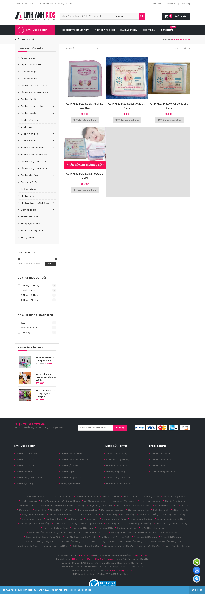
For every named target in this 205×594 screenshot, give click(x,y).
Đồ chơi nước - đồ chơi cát (33, 147)
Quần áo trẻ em (28, 210)
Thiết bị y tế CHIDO (30, 216)
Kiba (23, 323)
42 (182, 48)
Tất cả (187, 48)
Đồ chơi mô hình (29, 140)
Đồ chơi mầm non (29, 134)
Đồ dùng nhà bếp (29, 182)
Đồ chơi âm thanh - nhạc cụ (34, 85)
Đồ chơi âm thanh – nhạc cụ (34, 92)
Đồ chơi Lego (27, 127)
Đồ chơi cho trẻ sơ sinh (32, 106)
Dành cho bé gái (28, 71)
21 (178, 48)
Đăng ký (120, 427)
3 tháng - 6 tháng (30, 295)
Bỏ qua (198, 590)
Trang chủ (167, 39)
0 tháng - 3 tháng (30, 285)
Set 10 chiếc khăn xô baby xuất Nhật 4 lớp (127, 106)
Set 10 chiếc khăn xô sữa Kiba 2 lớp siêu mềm (85, 106)
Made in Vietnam (29, 327)
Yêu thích (157, 3)
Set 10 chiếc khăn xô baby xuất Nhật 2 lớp (85, 176)
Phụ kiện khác (27, 196)
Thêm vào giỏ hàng (86, 120)
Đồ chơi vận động (29, 175)
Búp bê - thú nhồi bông (32, 65)
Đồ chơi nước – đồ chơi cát (34, 154)
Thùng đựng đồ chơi (30, 223)
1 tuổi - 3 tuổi (28, 290)
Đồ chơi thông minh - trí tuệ (34, 161)
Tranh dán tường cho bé (32, 230)
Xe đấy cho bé (28, 237)
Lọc (50, 264)
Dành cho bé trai (29, 78)
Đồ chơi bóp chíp (29, 99)
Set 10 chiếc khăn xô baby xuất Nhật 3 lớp (169, 106)
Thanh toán (171, 3)
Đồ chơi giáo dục (29, 113)
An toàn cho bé (28, 58)
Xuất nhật (26, 332)
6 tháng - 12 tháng (30, 300)
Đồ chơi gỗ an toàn (30, 120)
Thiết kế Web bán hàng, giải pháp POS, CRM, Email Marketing (102, 574)
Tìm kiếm (142, 16)
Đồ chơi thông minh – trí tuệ (34, 168)
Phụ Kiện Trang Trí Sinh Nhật (35, 203)
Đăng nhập (185, 3)
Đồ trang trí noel (28, 189)
